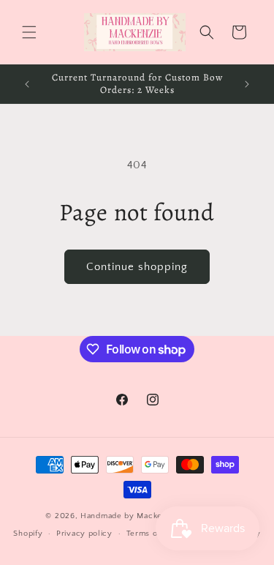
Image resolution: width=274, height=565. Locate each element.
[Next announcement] (247, 84)
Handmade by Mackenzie (130, 516)
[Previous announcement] (27, 84)
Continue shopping (137, 267)
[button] (29, 32)
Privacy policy (84, 533)
